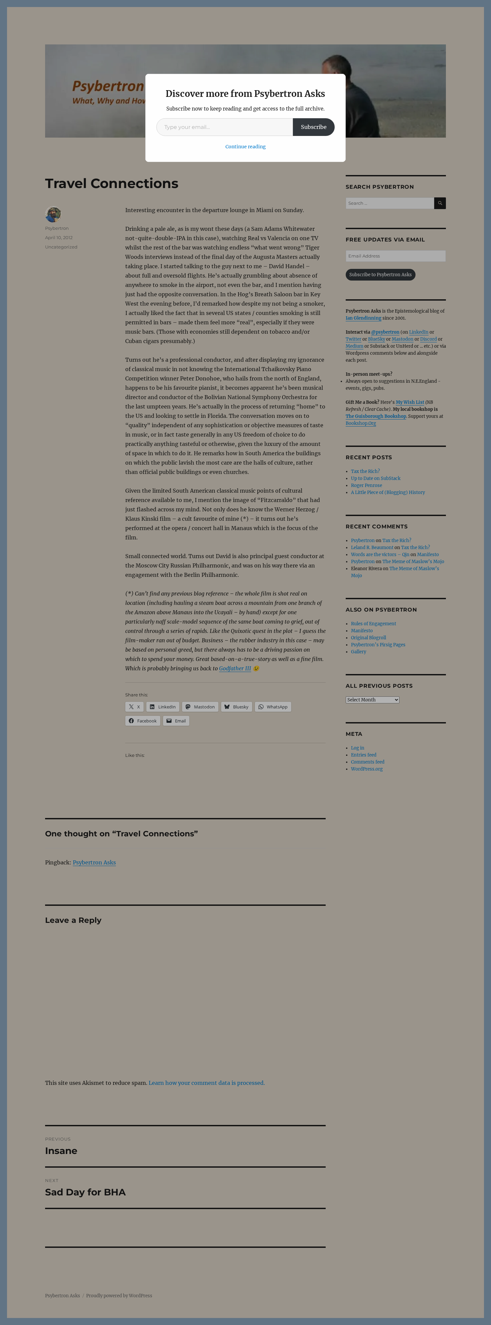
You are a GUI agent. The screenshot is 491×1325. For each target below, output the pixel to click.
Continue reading (245, 147)
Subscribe (314, 127)
